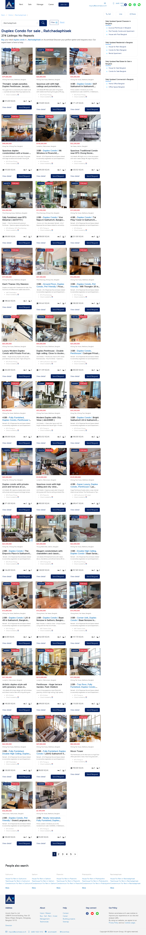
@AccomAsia (64, 932)
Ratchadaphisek (20, 15)
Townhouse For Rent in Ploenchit (68, 881)
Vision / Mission (45, 913)
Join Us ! (63, 4)
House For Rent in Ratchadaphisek (122, 879)
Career (51, 4)
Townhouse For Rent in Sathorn (43, 881)
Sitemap (66, 922)
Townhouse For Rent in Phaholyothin (95, 881)
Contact (66, 913)
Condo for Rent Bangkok (117, 50)
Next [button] (31, 63)
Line (120, 14)
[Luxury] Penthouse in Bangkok (120, 28)
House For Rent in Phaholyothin (93, 879)
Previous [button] (3, 63)
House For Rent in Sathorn (41, 879)
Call (109, 14)
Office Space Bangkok (117, 87)
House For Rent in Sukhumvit (15, 879)
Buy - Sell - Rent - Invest (48, 916)
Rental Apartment (115, 53)
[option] (17, 61)
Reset (62, 22)
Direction (8, 925)
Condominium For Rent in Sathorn (44, 883)
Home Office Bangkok (117, 84)
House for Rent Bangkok (117, 47)
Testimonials (44, 922)
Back (3, 15)
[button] (10, 4)
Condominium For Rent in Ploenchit (69, 883)
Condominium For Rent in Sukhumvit (18, 883)
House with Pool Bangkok (118, 34)
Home (10, 15)
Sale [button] (29, 4)
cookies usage (130, 923)
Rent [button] (21, 4)
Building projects (69, 919)
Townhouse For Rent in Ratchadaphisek (124, 881)
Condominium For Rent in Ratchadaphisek (125, 883)
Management (45, 919)
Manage (40, 4)
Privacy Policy (113, 923)
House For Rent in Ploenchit (67, 879)
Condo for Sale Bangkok (117, 71)
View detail (6, 107)
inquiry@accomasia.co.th (98, 6)
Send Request (24, 107)
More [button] (7, 888)
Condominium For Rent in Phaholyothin (96, 883)
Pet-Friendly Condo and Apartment (121, 31)
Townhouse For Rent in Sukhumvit (17, 881)
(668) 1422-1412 (119, 4)
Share (133, 14)
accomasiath (52, 932)
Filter (53, 22)
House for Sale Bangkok (117, 68)
